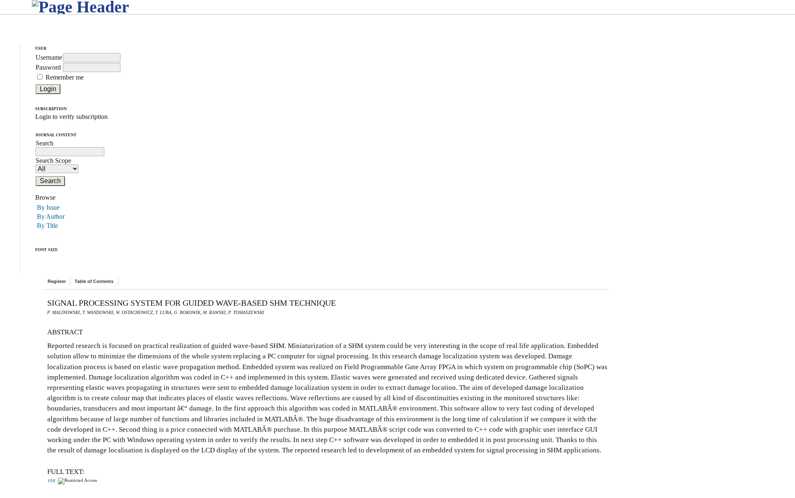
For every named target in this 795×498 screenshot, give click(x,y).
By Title (47, 225)
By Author (51, 216)
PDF (52, 481)
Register (57, 281)
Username (49, 57)
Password (48, 67)
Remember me (65, 77)
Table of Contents (94, 281)
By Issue (48, 207)
